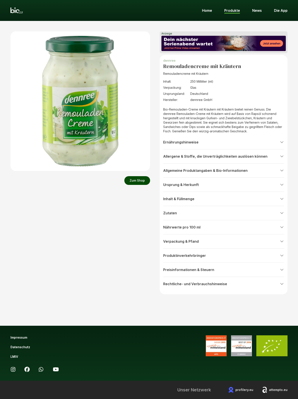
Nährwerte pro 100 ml (181, 227)
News (257, 10)
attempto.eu (278, 390)
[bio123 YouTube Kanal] (55, 369)
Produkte (232, 10)
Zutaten (170, 213)
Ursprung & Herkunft (181, 184)
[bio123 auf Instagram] (13, 369)
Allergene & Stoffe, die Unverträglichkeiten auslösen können (215, 156)
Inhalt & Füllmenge (178, 199)
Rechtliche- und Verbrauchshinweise (195, 284)
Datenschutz (20, 347)
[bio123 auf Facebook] (27, 369)
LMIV (14, 356)
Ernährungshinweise (181, 142)
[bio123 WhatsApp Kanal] (41, 369)
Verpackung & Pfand (181, 241)
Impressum (18, 337)
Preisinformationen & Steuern (188, 270)
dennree (169, 60)
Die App (281, 10)
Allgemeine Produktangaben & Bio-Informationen (205, 170)
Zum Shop (137, 180)
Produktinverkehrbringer (184, 255)
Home (207, 10)
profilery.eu (244, 390)
